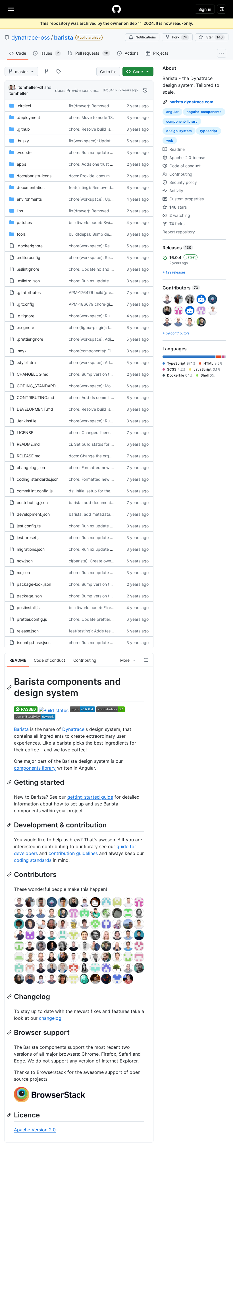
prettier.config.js (32, 619)
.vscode (24, 152)
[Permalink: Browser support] (10, 1032)
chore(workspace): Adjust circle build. (104, 339)
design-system (179, 131)
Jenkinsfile (26, 420)
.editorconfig (28, 257)
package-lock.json (34, 584)
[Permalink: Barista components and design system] (10, 687)
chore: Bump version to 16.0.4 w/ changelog (110, 374)
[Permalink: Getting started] (10, 782)
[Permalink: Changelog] (10, 996)
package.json (29, 595)
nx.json (23, 572)
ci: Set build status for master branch (103, 444)
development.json (33, 514)
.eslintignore (28, 269)
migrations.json (31, 549)
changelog (50, 1018)
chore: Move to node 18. (91, 117)
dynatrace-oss (30, 37)
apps (21, 164)
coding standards (32, 860)
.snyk (22, 350)
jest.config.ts (29, 525)
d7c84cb (110, 90)
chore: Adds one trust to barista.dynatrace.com (113, 164)
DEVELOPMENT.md (35, 409)
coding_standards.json (38, 479)
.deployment (28, 117)
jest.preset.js (28, 537)
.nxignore (25, 327)
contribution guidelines (73, 853)
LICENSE (25, 432)
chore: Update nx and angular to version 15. (110, 269)
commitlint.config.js (35, 490)
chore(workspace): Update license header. (108, 199)
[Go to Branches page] (47, 71)
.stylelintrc (26, 362)
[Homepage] (116, 9)
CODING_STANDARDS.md (41, 385)
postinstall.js (28, 607)
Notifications (146, 37)
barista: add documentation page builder (107, 502)
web (169, 140)
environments (29, 199)
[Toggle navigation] (11, 9)
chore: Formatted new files (93, 467)
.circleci (24, 105)
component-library (181, 121)
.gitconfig (25, 304)
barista (63, 37)
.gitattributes (29, 292)
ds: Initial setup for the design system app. (108, 490)
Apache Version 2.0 (35, 1129)
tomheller (18, 93)
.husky (23, 140)
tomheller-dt (30, 87)
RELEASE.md (29, 455)
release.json (28, 630)
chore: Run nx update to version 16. (102, 152)
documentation (31, 187)
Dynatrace (73, 729)
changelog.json (31, 467)
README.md (28, 444)
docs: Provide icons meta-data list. (87, 90)
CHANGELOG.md (33, 374)
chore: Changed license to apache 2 (102, 432)
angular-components (204, 112)
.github (23, 129)
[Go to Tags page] (59, 71)
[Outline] (146, 660)
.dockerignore (30, 245)
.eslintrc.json (28, 280)
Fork (179, 37)
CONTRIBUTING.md (35, 397)
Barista (21, 729)
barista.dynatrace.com (191, 101)
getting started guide (90, 797)
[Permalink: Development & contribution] (10, 825)
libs (20, 210)
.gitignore (25, 315)
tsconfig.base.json (34, 642)
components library (35, 768)
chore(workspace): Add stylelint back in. (106, 362)
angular (172, 112)
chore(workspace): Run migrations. (101, 315)
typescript (208, 131)
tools (21, 234)
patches (24, 222)
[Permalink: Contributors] (10, 874)
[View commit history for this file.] (145, 90)
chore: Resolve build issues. (94, 129)
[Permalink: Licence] (10, 1115)
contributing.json (32, 502)
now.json (25, 560)
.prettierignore (30, 339)
